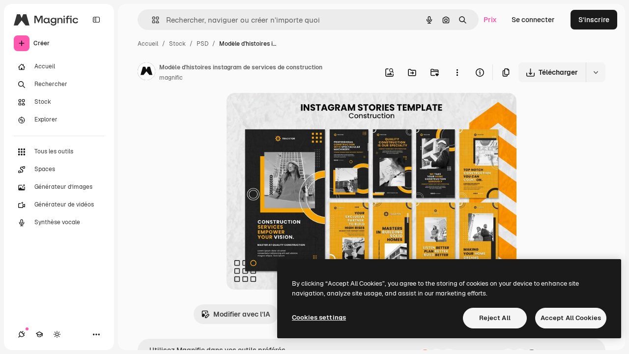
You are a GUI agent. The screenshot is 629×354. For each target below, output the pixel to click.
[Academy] (39, 334)
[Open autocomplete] (151, 20)
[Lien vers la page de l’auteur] (146, 72)
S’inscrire (593, 19)
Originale (291, 112)
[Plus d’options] (457, 72)
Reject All (495, 318)
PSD (202, 44)
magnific (171, 78)
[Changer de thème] (57, 334)
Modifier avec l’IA (241, 314)
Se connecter (533, 19)
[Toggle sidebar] (96, 20)
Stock (177, 44)
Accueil (148, 44)
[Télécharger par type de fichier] (595, 72)
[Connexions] (21, 334)
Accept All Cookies (571, 318)
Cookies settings (319, 317)
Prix (490, 19)
